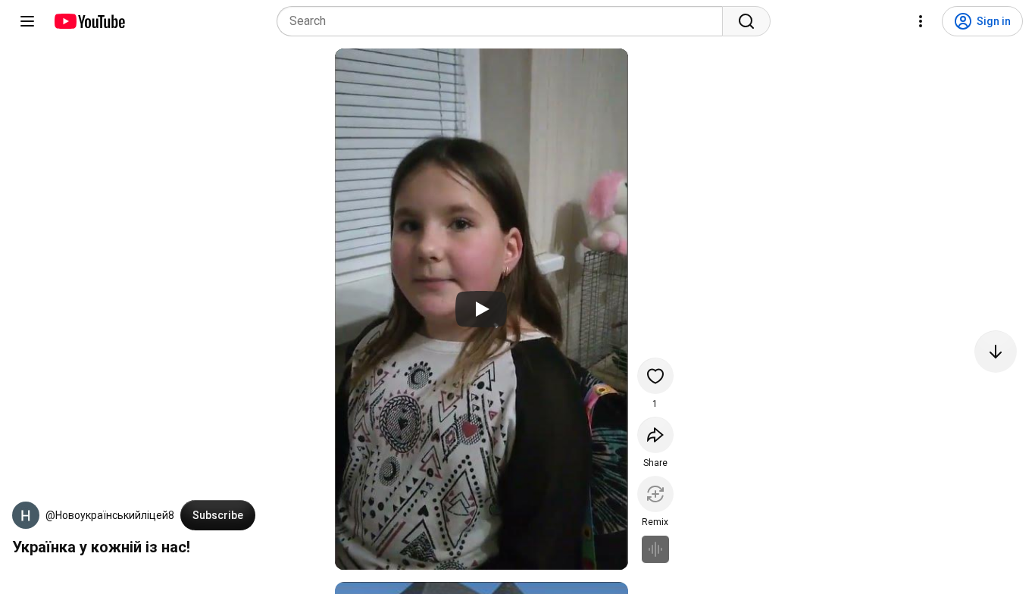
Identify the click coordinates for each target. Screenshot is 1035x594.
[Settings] (920, 21)
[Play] (481, 309)
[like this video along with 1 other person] (655, 376)
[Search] (746, 21)
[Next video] (995, 351)
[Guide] (27, 21)
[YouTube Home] (89, 21)
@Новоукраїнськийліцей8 (109, 515)
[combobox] (504, 21)
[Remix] (655, 494)
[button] (25, 515)
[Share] (655, 435)
